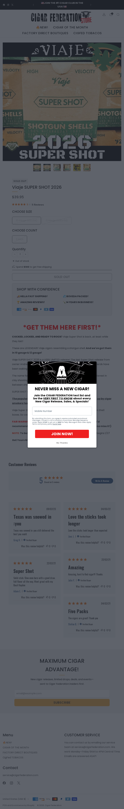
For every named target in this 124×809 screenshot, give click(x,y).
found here (57, 424)
